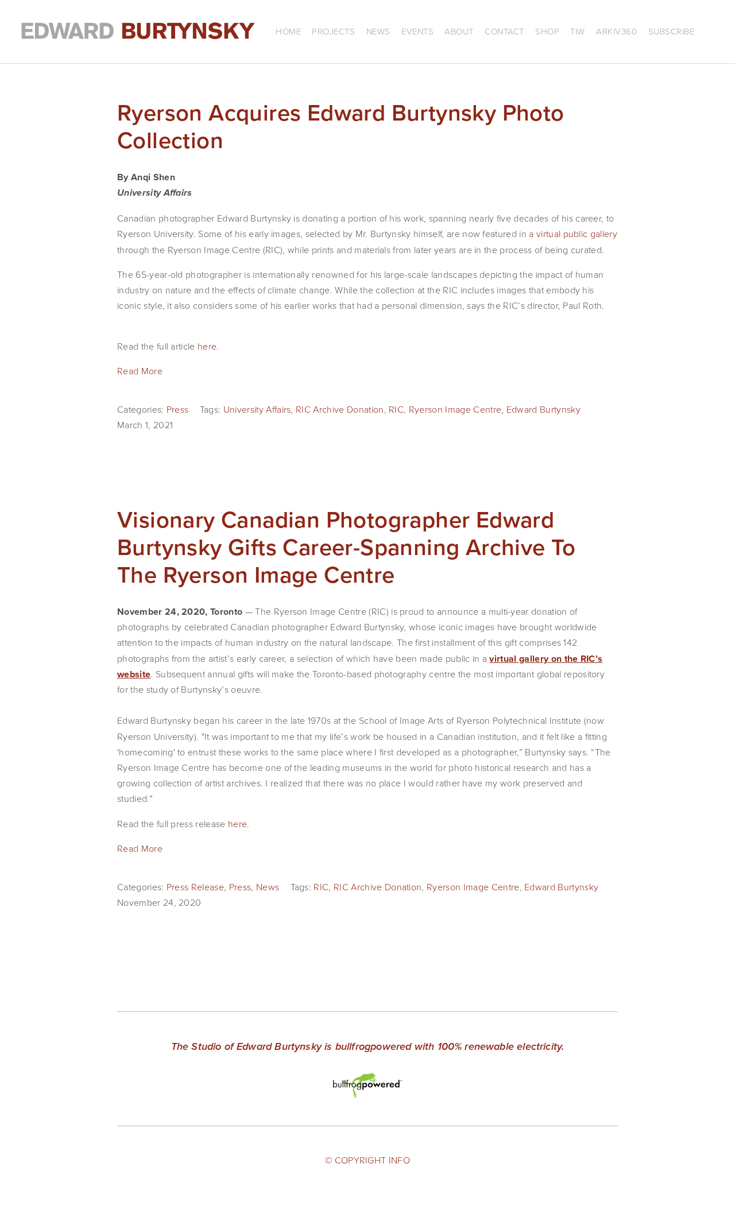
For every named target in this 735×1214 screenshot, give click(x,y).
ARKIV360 (616, 31)
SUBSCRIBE (671, 31)
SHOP (547, 31)
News (267, 887)
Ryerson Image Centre (455, 409)
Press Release (195, 887)
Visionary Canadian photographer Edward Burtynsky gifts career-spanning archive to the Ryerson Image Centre (346, 547)
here (207, 346)
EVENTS (417, 31)
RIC (396, 409)
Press (178, 409)
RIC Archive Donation (340, 409)
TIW (577, 31)
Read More (140, 370)
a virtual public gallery (573, 233)
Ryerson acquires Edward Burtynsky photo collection (340, 126)
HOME (288, 31)
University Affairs (257, 409)
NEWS (378, 31)
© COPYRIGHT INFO (367, 1160)
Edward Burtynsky (543, 409)
